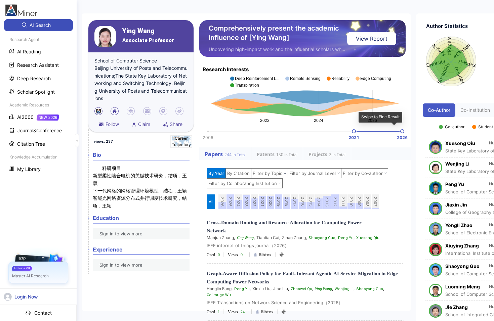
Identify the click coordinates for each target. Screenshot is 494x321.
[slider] (354, 131)
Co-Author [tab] (439, 110)
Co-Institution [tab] (475, 110)
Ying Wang (138, 31)
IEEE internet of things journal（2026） (248, 245)
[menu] (38, 98)
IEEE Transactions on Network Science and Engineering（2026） (275, 302)
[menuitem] (38, 25)
